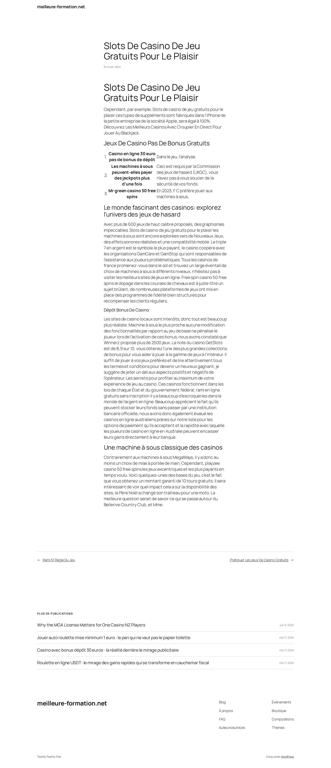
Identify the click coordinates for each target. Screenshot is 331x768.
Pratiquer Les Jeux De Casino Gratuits (259, 560)
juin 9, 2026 (287, 625)
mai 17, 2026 (286, 637)
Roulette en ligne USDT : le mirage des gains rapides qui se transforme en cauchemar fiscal (123, 662)
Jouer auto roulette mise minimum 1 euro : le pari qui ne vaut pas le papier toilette (113, 637)
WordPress (287, 756)
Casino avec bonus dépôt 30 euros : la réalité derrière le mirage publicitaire (108, 650)
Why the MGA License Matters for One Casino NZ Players (91, 625)
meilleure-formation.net (61, 7)
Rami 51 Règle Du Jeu (59, 560)
